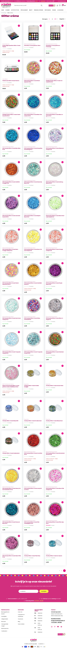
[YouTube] (58, 626)
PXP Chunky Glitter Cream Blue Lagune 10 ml (54, 115)
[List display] (56, 19)
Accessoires (60, 10)
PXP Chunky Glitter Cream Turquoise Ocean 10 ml (33, 352)
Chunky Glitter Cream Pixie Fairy (32, 555)
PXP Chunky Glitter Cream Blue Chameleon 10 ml (33, 115)
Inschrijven (44, 591)
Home (2, 10)
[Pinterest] (54, 626)
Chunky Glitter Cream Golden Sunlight (31, 386)
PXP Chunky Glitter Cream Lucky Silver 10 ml (33, 489)
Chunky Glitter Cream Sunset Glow (54, 385)
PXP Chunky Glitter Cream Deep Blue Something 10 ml (33, 149)
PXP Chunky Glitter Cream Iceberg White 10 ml (54, 182)
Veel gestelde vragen (4, 625)
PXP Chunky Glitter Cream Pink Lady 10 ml (55, 522)
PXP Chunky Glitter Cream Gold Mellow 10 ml (33, 283)
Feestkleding (48, 10)
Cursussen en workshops (21, 615)
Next (64, 570)
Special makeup (24, 10)
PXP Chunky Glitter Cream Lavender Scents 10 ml (11, 216)
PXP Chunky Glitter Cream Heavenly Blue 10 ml (33, 182)
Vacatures (20, 619)
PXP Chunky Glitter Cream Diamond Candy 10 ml (55, 149)
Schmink (7, 10)
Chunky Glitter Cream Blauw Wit (10, 420)
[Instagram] (51, 626)
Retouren (3, 621)
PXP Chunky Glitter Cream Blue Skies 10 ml (11, 149)
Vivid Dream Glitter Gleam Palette (10, 80)
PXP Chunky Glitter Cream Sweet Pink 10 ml (11, 556)
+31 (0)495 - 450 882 (38, 600)
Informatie (21, 609)
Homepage (3, 12)
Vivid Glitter (5, 79)
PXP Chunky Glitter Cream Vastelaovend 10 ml (55, 352)
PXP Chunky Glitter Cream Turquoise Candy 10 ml (11, 352)
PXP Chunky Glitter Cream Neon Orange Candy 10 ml (10, 250)
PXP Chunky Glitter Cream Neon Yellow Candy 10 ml (33, 250)
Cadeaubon (4, 631)
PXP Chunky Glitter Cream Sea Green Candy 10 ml (11, 319)
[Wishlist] (59, 5)
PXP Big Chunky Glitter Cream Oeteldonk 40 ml (54, 81)
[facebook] (61, 626)
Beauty (30, 10)
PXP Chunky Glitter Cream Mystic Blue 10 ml (32, 216)
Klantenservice (5, 609)
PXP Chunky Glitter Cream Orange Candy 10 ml (54, 250)
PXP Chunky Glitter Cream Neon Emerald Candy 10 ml (55, 216)
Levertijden (4, 616)
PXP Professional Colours (29, 44)
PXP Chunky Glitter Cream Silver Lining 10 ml (54, 319)
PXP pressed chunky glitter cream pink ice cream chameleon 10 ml (10, 386)
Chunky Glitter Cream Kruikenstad (32, 420)
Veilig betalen (4, 619)
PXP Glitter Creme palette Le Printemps (53, 46)
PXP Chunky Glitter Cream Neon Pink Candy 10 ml (55, 489)
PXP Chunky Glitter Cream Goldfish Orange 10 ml (11, 182)
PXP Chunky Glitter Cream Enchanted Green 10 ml (55, 454)
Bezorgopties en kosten (5, 613)
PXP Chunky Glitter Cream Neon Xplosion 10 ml (32, 81)
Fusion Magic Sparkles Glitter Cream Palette (11, 46)
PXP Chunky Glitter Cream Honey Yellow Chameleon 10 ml (11, 489)
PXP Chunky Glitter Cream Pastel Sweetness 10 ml (10, 283)
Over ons (20, 612)
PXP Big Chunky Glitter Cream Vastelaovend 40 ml (11, 115)
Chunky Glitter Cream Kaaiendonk (10, 453)
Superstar (26, 384)
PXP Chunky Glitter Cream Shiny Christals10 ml (32, 319)
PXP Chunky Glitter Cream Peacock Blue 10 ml (11, 522)
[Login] (57, 5)
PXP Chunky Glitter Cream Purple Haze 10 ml (54, 283)
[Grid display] (55, 19)
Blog (19, 621)
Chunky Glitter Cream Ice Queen (54, 555)
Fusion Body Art (5, 44)
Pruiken (54, 10)
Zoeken (41, 5)
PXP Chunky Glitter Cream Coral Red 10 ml (33, 454)
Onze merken (21, 624)
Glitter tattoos (15, 10)
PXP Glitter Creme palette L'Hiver (32, 45)
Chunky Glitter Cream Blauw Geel (54, 420)
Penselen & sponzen (38, 10)
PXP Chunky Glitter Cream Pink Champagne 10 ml (31, 522)
